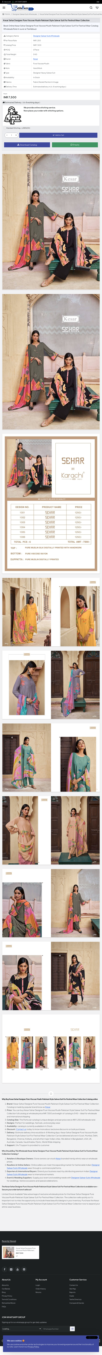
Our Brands (6, 1289)
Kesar (35, 59)
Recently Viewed (9, 1241)
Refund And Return (8, 1303)
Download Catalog (28, 145)
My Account (41, 1279)
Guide (71, 1296)
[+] (16, 135)
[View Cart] (97, 7)
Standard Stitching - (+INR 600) (18, 128)
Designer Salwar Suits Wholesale (25, 14)
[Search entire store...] (91, 7)
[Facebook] (4, 1269)
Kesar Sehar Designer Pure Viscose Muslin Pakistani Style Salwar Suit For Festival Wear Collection (26, 1249)
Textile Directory (75, 1299)
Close (93, 1337)
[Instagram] (11, 1269)
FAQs (4, 1307)
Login (38, 1285)
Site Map (72, 1289)
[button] (58, 135)
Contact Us (73, 1285)
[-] (7, 135)
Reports (72, 1292)
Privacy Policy (33, 1347)
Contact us (21, 1129)
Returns (38, 1292)
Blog (4, 1292)
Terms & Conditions (9, 1299)
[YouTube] (17, 1269)
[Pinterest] (24, 1269)
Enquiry (75, 144)
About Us (5, 1285)
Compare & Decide (76, 1303)
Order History (41, 1289)
